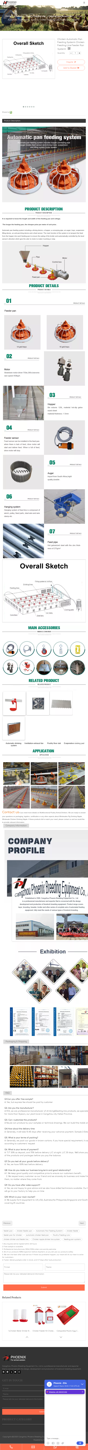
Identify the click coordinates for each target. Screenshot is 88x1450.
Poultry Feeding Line (61, 1235)
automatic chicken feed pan (37, 1235)
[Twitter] (11, 1371)
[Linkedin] (7, 1371)
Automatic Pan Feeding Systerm (49, 1231)
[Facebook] (3, 1371)
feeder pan (8, 1231)
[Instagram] (19, 1371)
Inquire (69, 62)
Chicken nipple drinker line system (46, 1239)
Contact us (10, 812)
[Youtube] (15, 1371)
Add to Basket (70, 68)
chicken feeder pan (24, 1231)
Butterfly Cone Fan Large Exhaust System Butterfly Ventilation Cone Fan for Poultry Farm (68, 1331)
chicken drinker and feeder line (16, 1239)
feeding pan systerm (72, 1239)
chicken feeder (72, 1231)
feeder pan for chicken (13, 1235)
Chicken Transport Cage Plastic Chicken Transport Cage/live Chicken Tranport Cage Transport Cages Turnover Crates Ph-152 (44, 1331)
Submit (44, 1287)
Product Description (12, 121)
